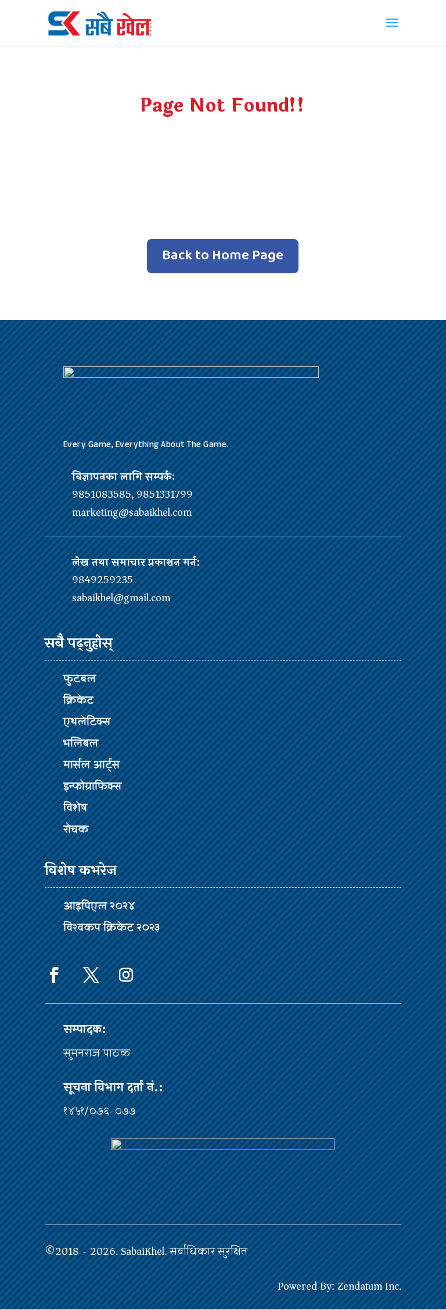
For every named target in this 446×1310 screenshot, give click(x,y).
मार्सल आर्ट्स (91, 764)
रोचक (75, 829)
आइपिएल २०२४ (99, 906)
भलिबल (80, 743)
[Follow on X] (91, 975)
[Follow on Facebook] (54, 975)
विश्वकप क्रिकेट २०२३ (111, 927)
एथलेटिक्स (86, 721)
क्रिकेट (78, 700)
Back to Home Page (222, 255)
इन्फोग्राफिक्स (92, 786)
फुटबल (79, 678)
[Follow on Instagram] (126, 975)
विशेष (75, 807)
